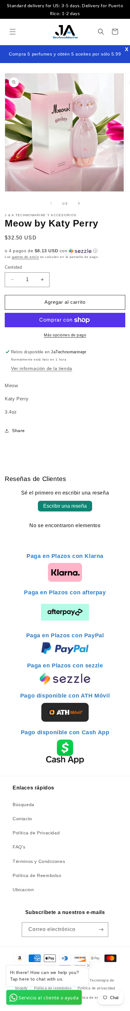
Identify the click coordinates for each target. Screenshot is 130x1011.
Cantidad (13, 267)
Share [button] (18, 430)
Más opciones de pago (65, 335)
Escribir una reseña (65, 506)
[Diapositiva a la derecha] (79, 203)
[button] (13, 32)
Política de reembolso (53, 988)
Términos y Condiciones (39, 861)
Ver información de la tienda (41, 368)
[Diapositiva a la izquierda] (51, 203)
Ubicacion (23, 889)
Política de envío (89, 997)
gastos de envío (25, 257)
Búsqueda (23, 804)
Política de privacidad (96, 988)
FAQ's (19, 846)
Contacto (22, 818)
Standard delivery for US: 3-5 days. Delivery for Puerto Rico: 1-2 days (65, 9)
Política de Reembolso (37, 875)
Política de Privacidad (36, 832)
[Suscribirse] (101, 929)
